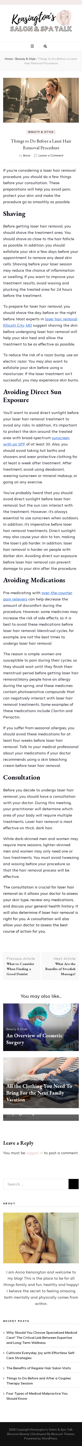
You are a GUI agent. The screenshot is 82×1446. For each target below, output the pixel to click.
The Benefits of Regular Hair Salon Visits (38, 1368)
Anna (26, 155)
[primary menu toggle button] (33, 46)
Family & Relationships (44, 1079)
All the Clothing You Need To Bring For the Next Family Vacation (39, 1093)
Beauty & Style (41, 131)
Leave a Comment (51, 155)
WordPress (49, 1438)
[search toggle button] (45, 46)
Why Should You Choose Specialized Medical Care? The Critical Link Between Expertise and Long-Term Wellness (41, 1337)
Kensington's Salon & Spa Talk (51, 1429)
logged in (34, 1152)
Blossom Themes (62, 1434)
